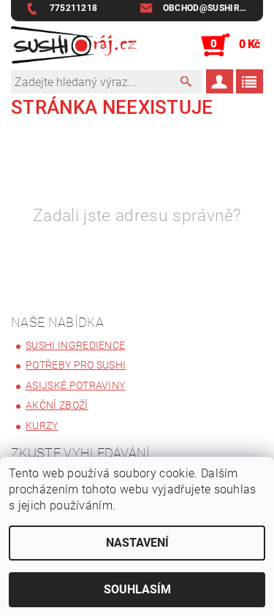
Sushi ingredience (75, 345)
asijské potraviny (75, 385)
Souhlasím (137, 589)
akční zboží (57, 405)
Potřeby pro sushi (76, 365)
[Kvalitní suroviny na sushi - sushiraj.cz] (74, 45)
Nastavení (137, 543)
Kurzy (42, 425)
